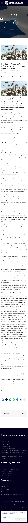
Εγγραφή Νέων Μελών (7, 471)
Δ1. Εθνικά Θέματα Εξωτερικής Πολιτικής (13, 23)
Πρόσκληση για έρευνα (7, 446)
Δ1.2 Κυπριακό (13, 25)
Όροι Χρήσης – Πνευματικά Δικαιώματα (11, 507)
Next (23, 413)
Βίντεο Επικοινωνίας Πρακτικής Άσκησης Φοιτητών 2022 (13, 453)
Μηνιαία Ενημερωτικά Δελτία (8, 444)
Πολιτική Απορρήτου (6, 517)
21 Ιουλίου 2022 (14, 70)
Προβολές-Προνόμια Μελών (8, 473)
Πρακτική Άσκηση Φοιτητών (8, 448)
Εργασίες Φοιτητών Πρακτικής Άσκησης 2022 (12, 456)
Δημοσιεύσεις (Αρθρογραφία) (15, 21)
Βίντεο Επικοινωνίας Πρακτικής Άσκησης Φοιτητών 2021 (14, 450)
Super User (5, 70)
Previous (6, 413)
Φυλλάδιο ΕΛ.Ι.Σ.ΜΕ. (6, 441)
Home (5, 21)
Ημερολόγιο (4, 458)
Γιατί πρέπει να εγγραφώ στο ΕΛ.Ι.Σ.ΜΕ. (10, 469)
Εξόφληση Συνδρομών (7, 475)
